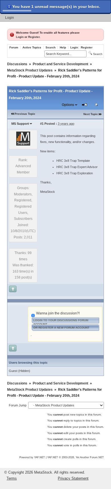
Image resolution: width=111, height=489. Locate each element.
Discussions (17, 64)
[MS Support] (23, 144)
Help (63, 47)
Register (34, 36)
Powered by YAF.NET (32, 457)
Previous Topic (25, 113)
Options (68, 105)
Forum (13, 47)
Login (9, 18)
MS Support (20, 123)
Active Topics (31, 47)
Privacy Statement (73, 478)
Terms (12, 478)
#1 (42, 123)
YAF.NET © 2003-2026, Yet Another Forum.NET (75, 457)
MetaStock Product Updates (30, 70)
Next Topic (90, 114)
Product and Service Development (60, 64)
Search (51, 47)
